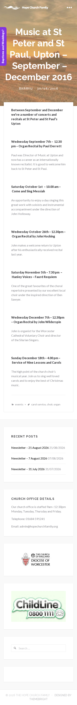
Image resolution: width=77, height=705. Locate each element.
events (19, 404)
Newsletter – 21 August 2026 (30, 447)
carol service (38, 404)
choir (50, 404)
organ (57, 404)
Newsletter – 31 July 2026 (28, 469)
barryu (26, 88)
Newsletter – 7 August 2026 (29, 458)
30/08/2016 (47, 88)
